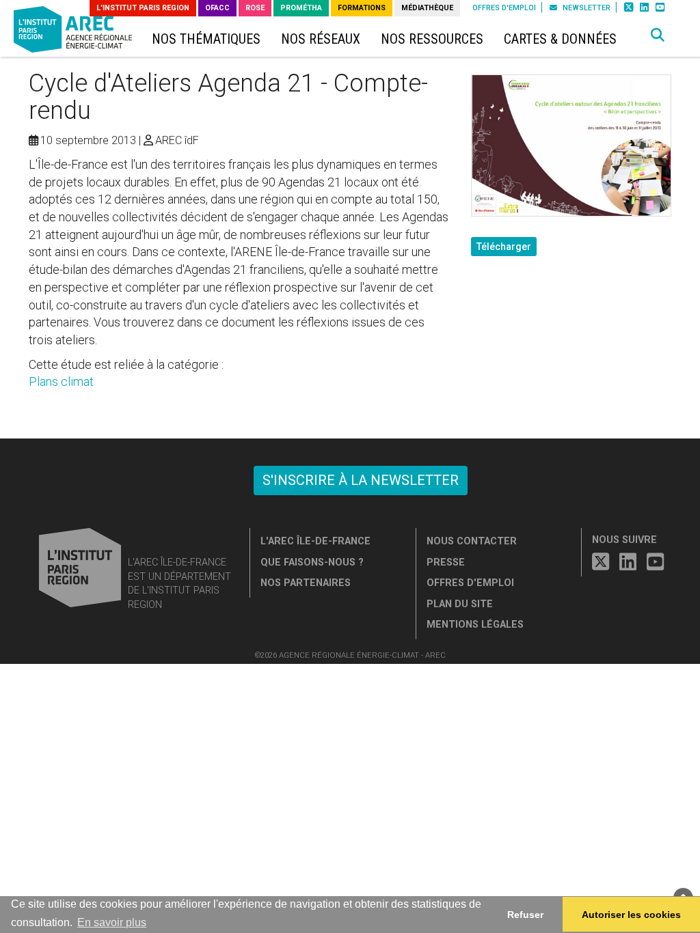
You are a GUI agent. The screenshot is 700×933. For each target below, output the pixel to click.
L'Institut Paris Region (142, 7)
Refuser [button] (525, 914)
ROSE (255, 7)
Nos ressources (432, 39)
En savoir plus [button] (111, 922)
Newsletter (585, 7)
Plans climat (61, 381)
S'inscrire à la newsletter (360, 480)
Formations (362, 7)
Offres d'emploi (504, 7)
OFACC (217, 7)
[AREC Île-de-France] (75, 32)
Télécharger (503, 246)
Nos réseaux (320, 39)
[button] (657, 35)
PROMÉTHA (301, 7)
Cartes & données (560, 39)
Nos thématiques (206, 39)
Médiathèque (427, 7)
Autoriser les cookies (631, 914)
